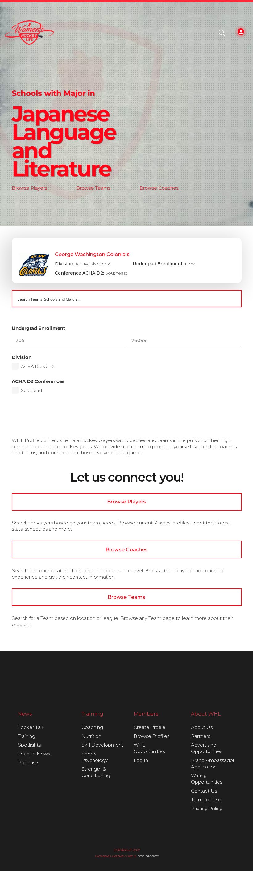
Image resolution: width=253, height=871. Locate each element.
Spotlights (29, 745)
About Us (202, 727)
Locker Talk (31, 727)
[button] (222, 32)
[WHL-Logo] (29, 32)
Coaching (92, 727)
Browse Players (29, 188)
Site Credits (147, 856)
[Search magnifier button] (233, 298)
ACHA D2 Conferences (38, 381)
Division (21, 357)
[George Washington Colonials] (127, 260)
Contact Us (204, 791)
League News (34, 754)
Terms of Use (206, 799)
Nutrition (91, 736)
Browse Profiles (151, 736)
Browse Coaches (158, 188)
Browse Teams (93, 188)
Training (26, 736)
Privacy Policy (206, 808)
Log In (141, 760)
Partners (200, 736)
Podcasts (28, 762)
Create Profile (149, 727)
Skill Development (102, 745)
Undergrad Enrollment (38, 328)
